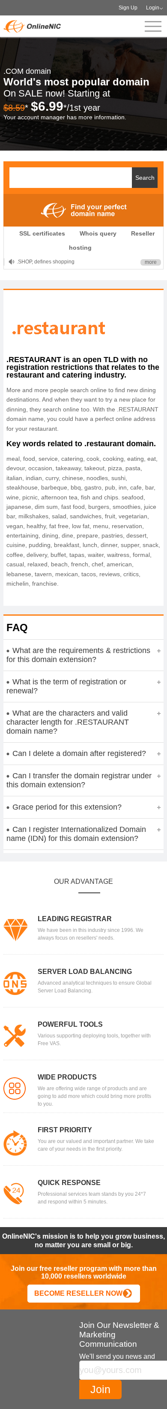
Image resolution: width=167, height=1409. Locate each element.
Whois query (98, 233)
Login (152, 8)
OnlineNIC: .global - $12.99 (48, 262)
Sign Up (128, 8)
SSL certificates (42, 233)
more (151, 262)
